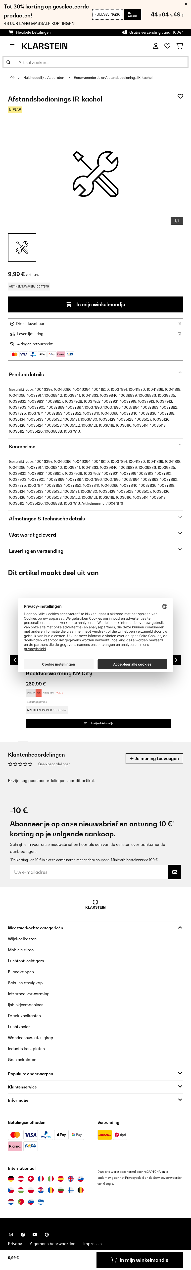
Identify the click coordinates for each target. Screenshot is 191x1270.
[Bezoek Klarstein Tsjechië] (11, 1190)
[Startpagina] (16, 78)
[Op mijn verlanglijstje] (180, 96)
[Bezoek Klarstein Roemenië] (51, 1190)
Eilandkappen (21, 971)
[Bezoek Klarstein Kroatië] (41, 1190)
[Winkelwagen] (179, 46)
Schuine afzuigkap (25, 982)
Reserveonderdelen (89, 78)
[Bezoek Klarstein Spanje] (61, 1179)
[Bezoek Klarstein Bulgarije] (61, 1190)
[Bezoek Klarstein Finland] (71, 1190)
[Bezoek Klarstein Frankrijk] (41, 1179)
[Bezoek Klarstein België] (81, 1190)
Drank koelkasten (24, 1015)
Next (176, 660)
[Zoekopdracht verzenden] (8, 62)
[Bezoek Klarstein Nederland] (11, 1202)
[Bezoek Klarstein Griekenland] (41, 1201)
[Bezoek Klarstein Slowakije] (81, 1179)
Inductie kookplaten (26, 1048)
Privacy (15, 1243)
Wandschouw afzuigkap (30, 1037)
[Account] (155, 46)
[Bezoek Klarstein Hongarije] (21, 1190)
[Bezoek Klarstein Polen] (31, 1190)
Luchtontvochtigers (26, 960)
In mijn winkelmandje (100, 304)
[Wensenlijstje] (167, 46)
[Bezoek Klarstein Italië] (51, 1179)
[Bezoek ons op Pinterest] (47, 1234)
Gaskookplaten (22, 1059)
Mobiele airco (21, 949)
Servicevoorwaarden (168, 1177)
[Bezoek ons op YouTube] (35, 1234)
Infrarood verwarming (28, 993)
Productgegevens (36, 701)
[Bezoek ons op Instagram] (11, 1234)
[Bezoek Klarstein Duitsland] (11, 1179)
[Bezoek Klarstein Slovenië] (31, 1202)
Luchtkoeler (19, 1026)
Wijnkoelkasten (22, 938)
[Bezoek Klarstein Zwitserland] (31, 1179)
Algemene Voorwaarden (52, 1243)
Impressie (92, 1243)
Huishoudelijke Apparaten (44, 78)
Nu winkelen (132, 14)
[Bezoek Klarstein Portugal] (21, 1202)
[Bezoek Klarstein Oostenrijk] (21, 1179)
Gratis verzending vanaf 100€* (156, 32)
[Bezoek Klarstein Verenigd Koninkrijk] (71, 1179)
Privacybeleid (134, 1177)
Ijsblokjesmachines (25, 1004)
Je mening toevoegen (156, 758)
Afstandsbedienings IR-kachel (128, 78)
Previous (15, 660)
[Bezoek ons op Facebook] (23, 1234)
